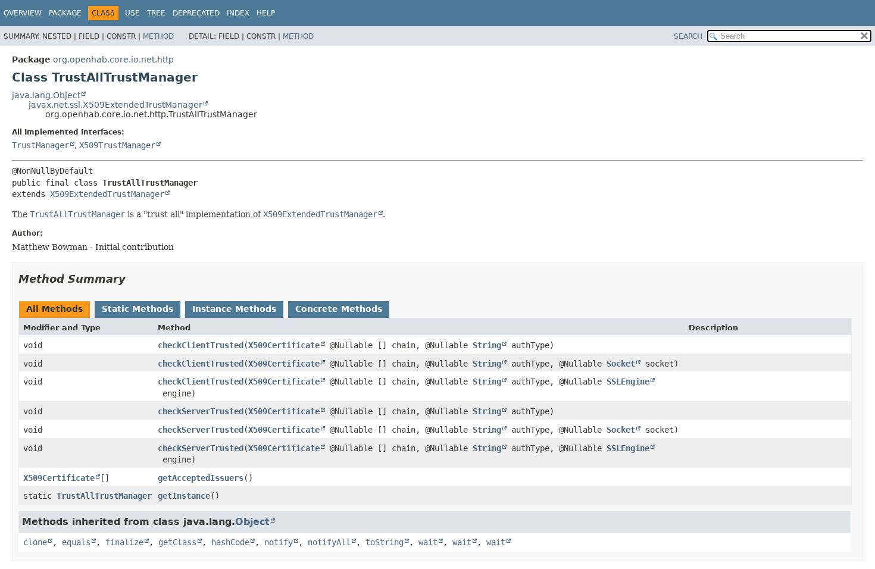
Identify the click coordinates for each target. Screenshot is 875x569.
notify (278, 542)
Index (238, 13)
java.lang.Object (46, 95)
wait (428, 542)
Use (132, 13)
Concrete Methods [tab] (338, 309)
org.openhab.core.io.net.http (113, 59)
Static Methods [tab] (137, 309)
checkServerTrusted (200, 411)
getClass (177, 542)
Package (65, 13)
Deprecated (196, 13)
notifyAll (329, 542)
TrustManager (40, 145)
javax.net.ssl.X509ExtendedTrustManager (115, 105)
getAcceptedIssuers (200, 478)
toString (384, 542)
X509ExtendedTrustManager (107, 194)
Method (158, 36)
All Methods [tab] (54, 309)
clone (35, 542)
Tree (156, 13)
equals (76, 542)
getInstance (184, 496)
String (487, 345)
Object (252, 521)
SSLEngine (628, 381)
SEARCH (688, 36)
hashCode (230, 542)
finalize (124, 542)
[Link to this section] (134, 279)
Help (266, 13)
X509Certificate (284, 345)
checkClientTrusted (200, 345)
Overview (23, 13)
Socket (621, 363)
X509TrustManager (117, 145)
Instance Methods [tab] (234, 309)
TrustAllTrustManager (104, 496)
